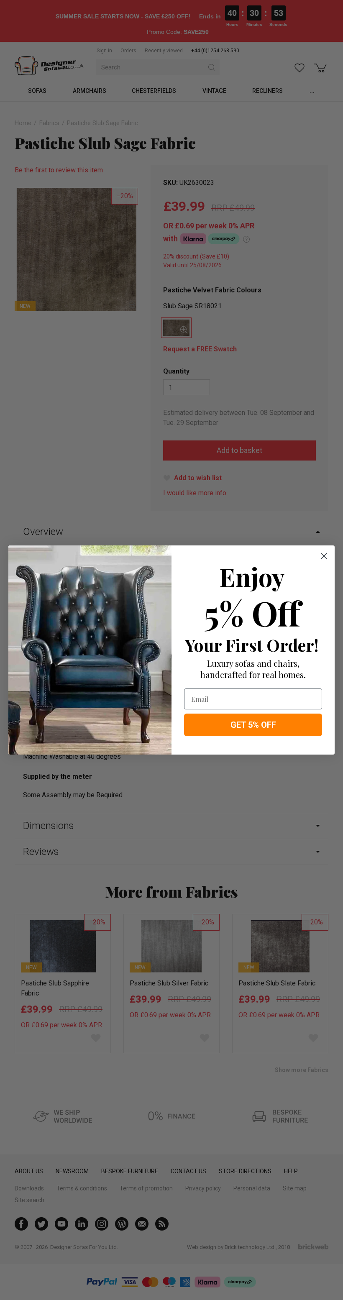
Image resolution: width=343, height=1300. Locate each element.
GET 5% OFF (253, 725)
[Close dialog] (324, 556)
